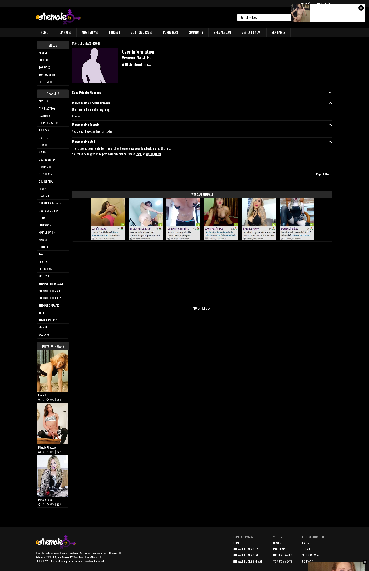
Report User (323, 174)
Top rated (44, 67)
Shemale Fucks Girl (50, 291)
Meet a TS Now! (251, 32)
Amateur (43, 101)
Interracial (45, 225)
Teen (41, 313)
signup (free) (153, 154)
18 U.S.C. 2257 (310, 555)
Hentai (42, 218)
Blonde (43, 145)
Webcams (44, 334)
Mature (43, 240)
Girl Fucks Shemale (50, 203)
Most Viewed (90, 32)
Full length (45, 82)
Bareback (44, 116)
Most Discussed (141, 32)
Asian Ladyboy (47, 108)
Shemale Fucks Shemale (248, 561)
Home (44, 32)
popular (279, 549)
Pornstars (170, 32)
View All (76, 116)
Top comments (47, 75)
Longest (114, 32)
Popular (43, 60)
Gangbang (44, 196)
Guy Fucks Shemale (50, 210)
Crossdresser (47, 159)
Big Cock (44, 130)
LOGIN (304, 3)
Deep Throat (46, 174)
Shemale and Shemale (51, 283)
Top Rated (64, 32)
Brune (42, 152)
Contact (307, 561)
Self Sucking (46, 269)
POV (41, 254)
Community (195, 32)
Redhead (43, 261)
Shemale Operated (49, 305)
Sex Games (278, 32)
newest (278, 543)
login (139, 154)
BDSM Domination (48, 123)
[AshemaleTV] (58, 17)
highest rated (282, 555)
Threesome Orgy (48, 320)
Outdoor (44, 247)
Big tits (43, 138)
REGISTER (321, 3)
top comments (282, 561)
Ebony (42, 189)
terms (306, 549)
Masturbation (47, 232)
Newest (43, 53)
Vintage (43, 327)
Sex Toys (44, 276)
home (236, 543)
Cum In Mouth (46, 167)
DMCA (305, 543)
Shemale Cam (222, 32)
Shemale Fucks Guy (50, 298)
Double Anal (46, 181)
